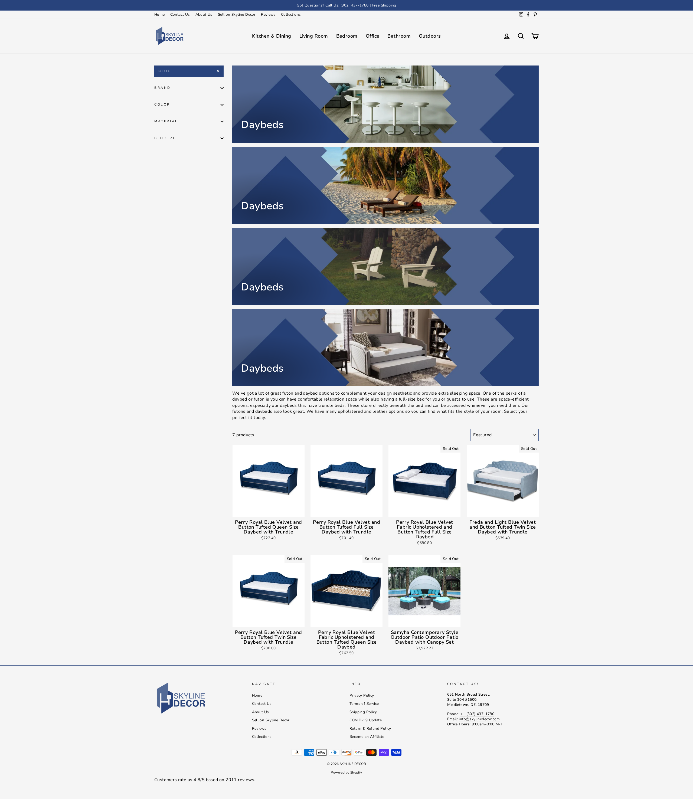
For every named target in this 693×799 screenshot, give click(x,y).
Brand (162, 88)
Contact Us (180, 14)
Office (373, 36)
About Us (204, 14)
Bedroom (347, 36)
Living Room (313, 36)
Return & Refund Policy (370, 728)
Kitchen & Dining (271, 36)
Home (159, 14)
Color (162, 104)
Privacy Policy (361, 695)
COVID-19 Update (365, 720)
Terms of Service (364, 703)
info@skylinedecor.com (479, 719)
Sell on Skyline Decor (237, 14)
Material (166, 121)
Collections (291, 14)
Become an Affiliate (366, 736)
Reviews (268, 14)
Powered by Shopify (346, 772)
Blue (164, 71)
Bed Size (165, 138)
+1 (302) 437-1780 (477, 713)
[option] (346, 5)
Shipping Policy (363, 712)
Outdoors (430, 36)
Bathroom (399, 36)
